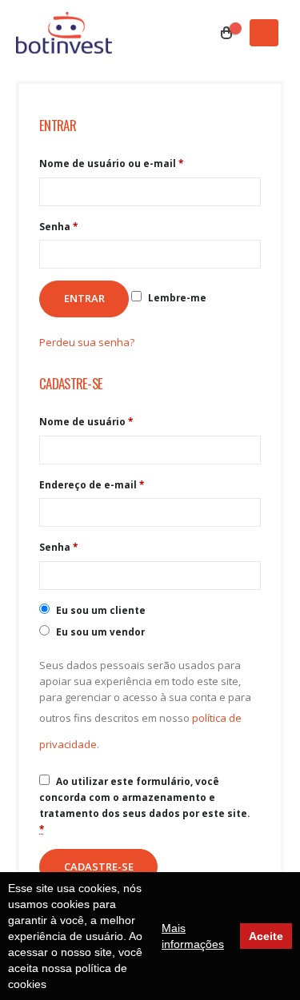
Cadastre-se (99, 866)
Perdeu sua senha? (86, 342)
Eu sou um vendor (99, 631)
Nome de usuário (86, 421)
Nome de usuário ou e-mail (111, 163)
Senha (58, 226)
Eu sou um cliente (100, 610)
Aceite (266, 936)
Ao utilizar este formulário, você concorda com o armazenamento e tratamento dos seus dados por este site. (144, 805)
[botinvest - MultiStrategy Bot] (64, 33)
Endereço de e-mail (91, 484)
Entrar (84, 298)
